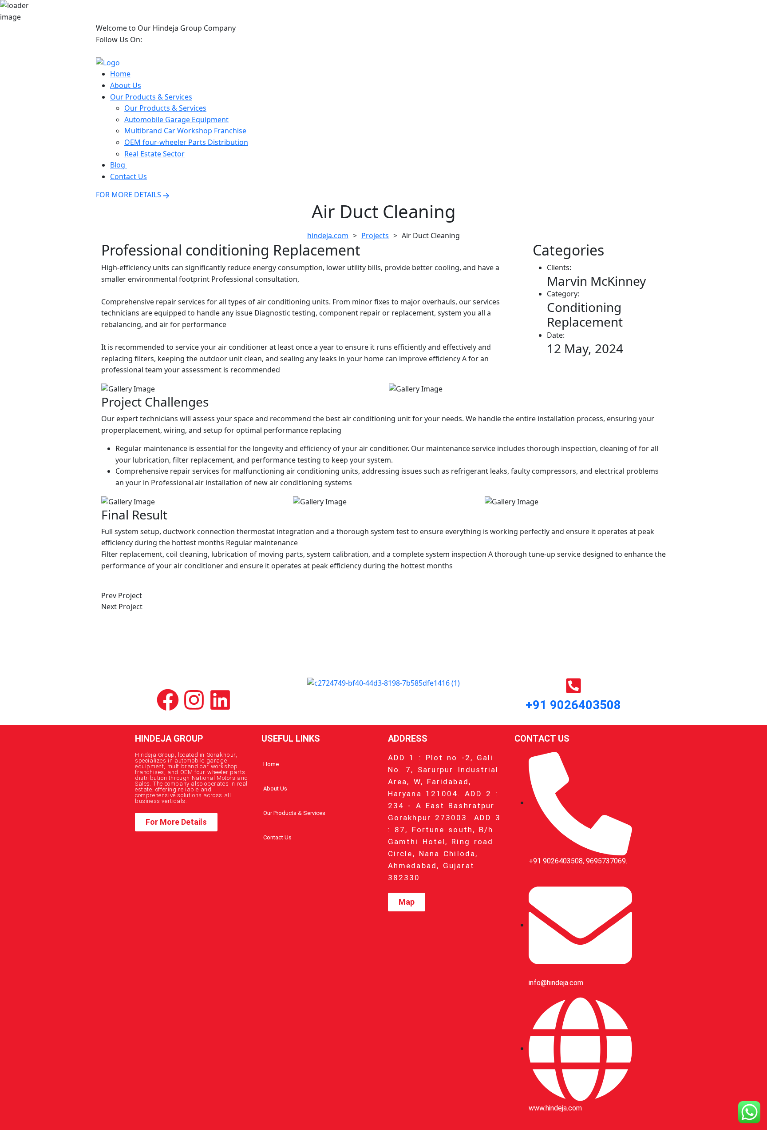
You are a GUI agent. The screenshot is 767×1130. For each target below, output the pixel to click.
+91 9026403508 (573, 705)
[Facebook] (168, 700)
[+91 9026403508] (573, 685)
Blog (118, 165)
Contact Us (128, 176)
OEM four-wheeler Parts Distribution (186, 142)
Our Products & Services (151, 97)
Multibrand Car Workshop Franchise (185, 131)
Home (120, 74)
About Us (125, 85)
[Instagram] (194, 700)
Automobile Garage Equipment (176, 119)
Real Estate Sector (154, 154)
